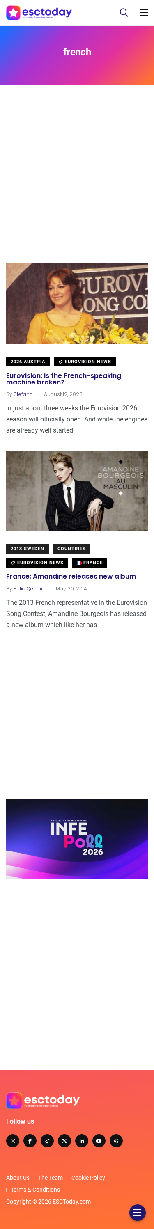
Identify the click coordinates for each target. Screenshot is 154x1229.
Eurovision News (87, 361)
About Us (18, 1177)
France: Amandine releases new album (71, 576)
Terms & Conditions (35, 1189)
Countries (71, 549)
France (92, 562)
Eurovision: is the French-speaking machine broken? (63, 379)
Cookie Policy (88, 1177)
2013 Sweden (27, 549)
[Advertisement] (77, 186)
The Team (50, 1177)
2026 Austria (28, 361)
